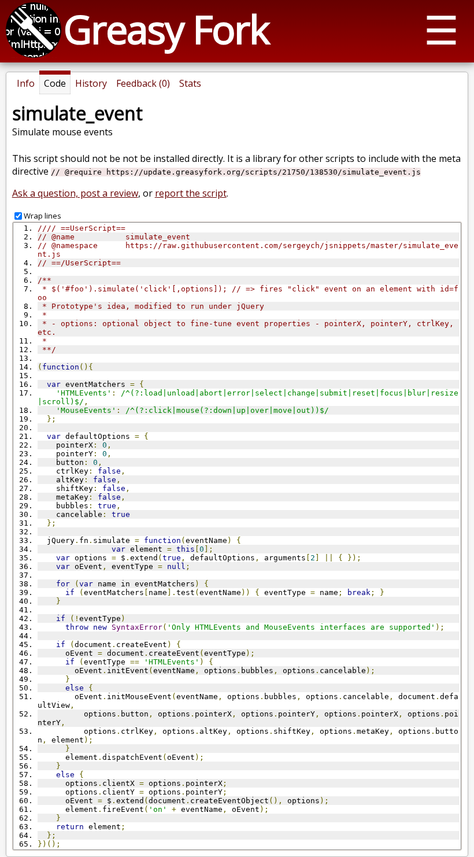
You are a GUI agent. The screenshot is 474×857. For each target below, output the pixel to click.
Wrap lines (42, 215)
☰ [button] (441, 29)
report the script (191, 193)
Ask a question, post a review (75, 193)
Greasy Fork (166, 29)
